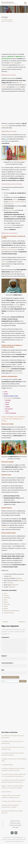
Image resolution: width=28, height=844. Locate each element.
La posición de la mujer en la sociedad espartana (12, 812)
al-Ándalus (17, 304)
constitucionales (20, 201)
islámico (3, 87)
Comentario (5, 637)
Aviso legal (15, 827)
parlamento (5, 527)
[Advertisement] (14, 38)
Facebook (16, 832)
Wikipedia (19, 578)
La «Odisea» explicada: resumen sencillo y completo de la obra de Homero (13, 769)
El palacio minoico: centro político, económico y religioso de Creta (11, 796)
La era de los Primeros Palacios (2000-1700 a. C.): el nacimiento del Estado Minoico (13, 775)
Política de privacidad (15, 825)
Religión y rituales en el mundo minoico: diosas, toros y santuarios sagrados (12, 787)
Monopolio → (23, 622)
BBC (10, 576)
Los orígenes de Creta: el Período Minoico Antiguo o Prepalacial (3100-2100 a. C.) (13, 781)
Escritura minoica (6, 791)
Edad (10, 210)
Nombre (4, 656)
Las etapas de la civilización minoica (11, 801)
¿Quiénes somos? (15, 821)
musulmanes (8, 225)
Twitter (12, 832)
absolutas (11, 201)
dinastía (3, 262)
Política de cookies (15, 823)
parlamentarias (8, 204)
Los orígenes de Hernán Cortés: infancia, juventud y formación (12, 754)
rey (17, 364)
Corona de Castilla (16, 373)
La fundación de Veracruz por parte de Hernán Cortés (12, 742)
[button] (26, 3)
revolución (7, 247)
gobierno (15, 199)
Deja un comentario (7, 21)
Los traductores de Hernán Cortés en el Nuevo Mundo (12, 736)
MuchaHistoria (7, 2)
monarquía (4, 125)
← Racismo (4, 622)
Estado (6, 195)
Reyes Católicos (6, 369)
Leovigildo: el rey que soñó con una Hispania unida (13, 760)
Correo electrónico (7, 663)
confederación (8, 398)
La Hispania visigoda (7, 764)
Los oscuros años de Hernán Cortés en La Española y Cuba (13, 748)
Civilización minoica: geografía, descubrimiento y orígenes (10, 806)
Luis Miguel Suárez (6, 19)
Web (2, 670)
